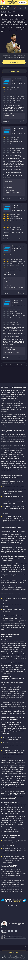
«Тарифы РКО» (21, 726)
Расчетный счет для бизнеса (8, 7)
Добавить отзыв (14, 71)
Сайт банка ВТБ (14, 953)
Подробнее (22, 2)
